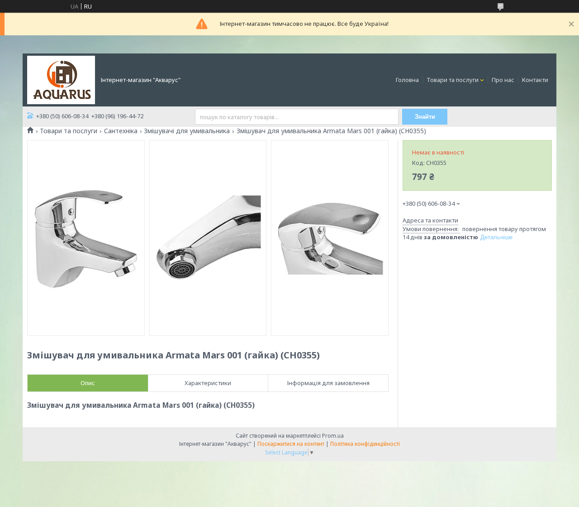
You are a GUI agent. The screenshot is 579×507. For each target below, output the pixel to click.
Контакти (535, 80)
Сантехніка (121, 131)
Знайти (425, 116)
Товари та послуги (453, 80)
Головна (407, 80)
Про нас (503, 80)
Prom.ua (333, 435)
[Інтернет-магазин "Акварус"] (61, 79)
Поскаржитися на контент (290, 444)
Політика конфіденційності (365, 444)
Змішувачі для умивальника (187, 131)
